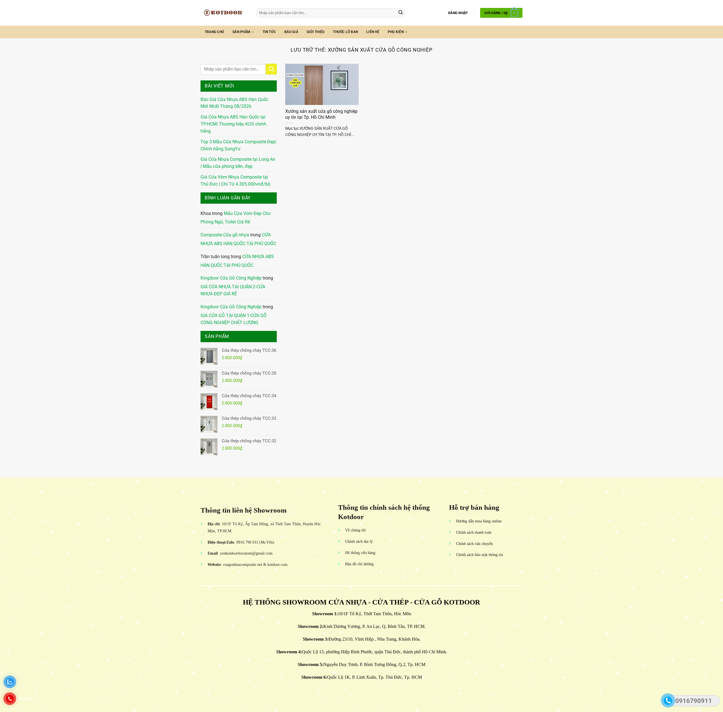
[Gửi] (400, 12)
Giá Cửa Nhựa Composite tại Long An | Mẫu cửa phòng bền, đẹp (238, 163)
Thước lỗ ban (345, 32)
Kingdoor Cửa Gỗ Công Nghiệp (231, 278)
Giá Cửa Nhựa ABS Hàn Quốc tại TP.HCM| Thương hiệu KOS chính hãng (233, 124)
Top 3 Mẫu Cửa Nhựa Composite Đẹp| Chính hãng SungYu (238, 145)
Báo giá (291, 32)
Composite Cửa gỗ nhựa (225, 235)
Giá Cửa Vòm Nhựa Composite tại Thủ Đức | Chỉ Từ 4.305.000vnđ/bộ (235, 181)
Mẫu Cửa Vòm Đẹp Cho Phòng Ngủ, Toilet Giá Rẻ (236, 218)
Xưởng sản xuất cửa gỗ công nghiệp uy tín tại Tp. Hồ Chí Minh (321, 114)
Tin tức (269, 32)
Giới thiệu (316, 32)
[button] (458, 13)
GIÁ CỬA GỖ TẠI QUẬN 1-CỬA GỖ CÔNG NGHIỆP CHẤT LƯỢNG (234, 319)
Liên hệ (372, 32)
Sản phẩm (241, 32)
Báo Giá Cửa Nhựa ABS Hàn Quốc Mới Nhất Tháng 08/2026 (234, 103)
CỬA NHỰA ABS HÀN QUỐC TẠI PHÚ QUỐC (238, 239)
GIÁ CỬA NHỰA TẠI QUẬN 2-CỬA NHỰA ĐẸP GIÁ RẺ (233, 290)
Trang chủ (214, 32)
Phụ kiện (396, 32)
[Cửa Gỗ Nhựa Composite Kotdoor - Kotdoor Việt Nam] (224, 13)
